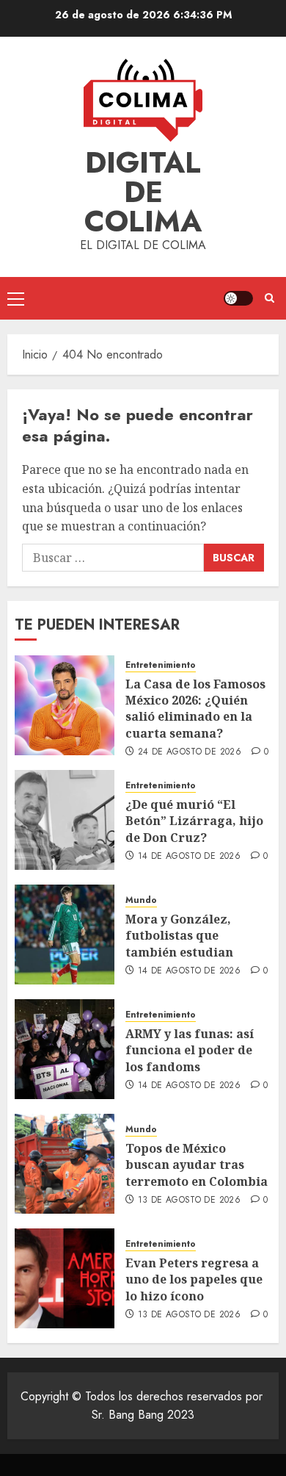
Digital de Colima (143, 191)
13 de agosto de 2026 (189, 1200)
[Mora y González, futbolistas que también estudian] (64, 934)
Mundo (141, 900)
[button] (15, 298)
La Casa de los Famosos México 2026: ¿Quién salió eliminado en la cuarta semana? (195, 708)
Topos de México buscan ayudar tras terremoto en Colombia (196, 1164)
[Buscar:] (113, 558)
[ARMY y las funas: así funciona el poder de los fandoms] (64, 1049)
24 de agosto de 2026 (189, 752)
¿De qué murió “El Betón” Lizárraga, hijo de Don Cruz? (194, 821)
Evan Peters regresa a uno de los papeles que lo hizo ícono (194, 1279)
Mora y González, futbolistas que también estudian (179, 935)
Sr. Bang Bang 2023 (143, 1414)
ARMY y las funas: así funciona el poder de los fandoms (189, 1050)
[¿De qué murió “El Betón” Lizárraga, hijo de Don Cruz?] (64, 820)
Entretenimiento (160, 665)
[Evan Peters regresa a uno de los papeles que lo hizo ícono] (64, 1278)
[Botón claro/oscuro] (238, 298)
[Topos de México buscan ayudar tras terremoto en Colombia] (64, 1164)
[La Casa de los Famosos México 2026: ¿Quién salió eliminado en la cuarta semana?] (64, 705)
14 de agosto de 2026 (189, 857)
